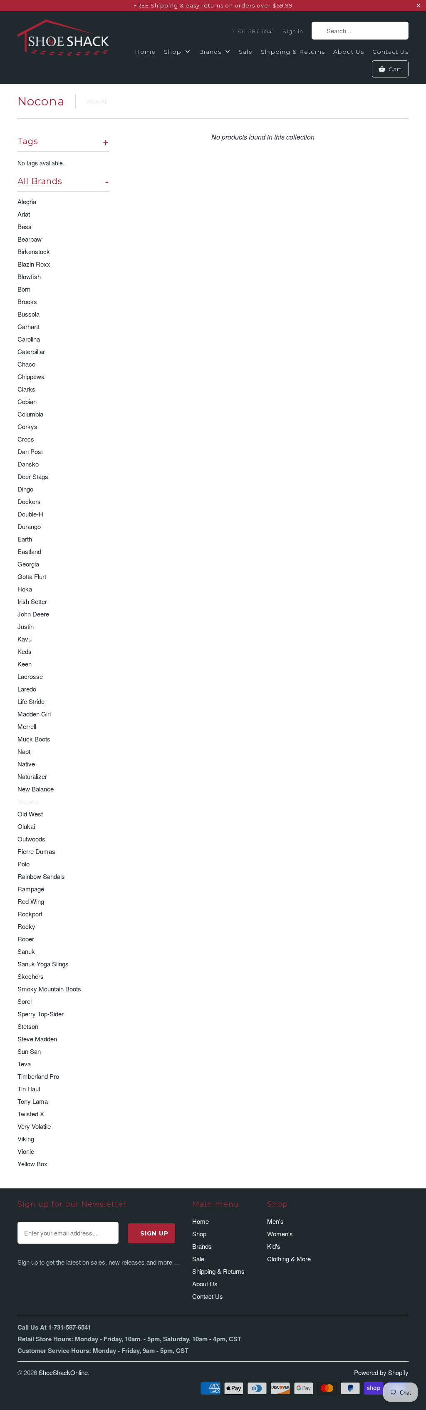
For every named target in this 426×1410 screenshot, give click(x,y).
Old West (30, 813)
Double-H (30, 513)
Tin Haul (28, 1088)
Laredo (26, 688)
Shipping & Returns (293, 51)
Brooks (27, 301)
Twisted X (30, 1113)
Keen (24, 663)
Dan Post (30, 451)
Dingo (25, 488)
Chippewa (31, 376)
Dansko (28, 463)
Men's (275, 1221)
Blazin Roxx (33, 264)
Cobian (27, 401)
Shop (173, 51)
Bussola (28, 313)
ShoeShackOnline (63, 1372)
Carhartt (28, 326)
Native (26, 763)
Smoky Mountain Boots (49, 988)
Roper (25, 938)
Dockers (29, 501)
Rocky (26, 926)
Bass (24, 226)
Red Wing (30, 901)
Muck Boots (33, 738)
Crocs (25, 438)
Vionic (25, 1151)
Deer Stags (32, 476)
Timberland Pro (38, 1076)
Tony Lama (32, 1101)
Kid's (273, 1246)
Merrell (26, 726)
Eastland (29, 551)
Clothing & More (289, 1258)
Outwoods (31, 838)
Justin (25, 626)
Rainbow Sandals (41, 876)
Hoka (24, 588)
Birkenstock (33, 251)
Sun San (29, 1051)
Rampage (30, 888)
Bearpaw (29, 239)
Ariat (23, 214)
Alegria (26, 201)
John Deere (33, 613)
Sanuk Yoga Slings (43, 963)
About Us (348, 51)
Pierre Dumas (36, 851)
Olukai (26, 826)
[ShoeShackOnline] (63, 39)
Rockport (29, 913)
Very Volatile (34, 1126)
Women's (280, 1233)
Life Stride (31, 701)
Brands (211, 51)
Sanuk (26, 951)
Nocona (41, 101)
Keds (24, 651)
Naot (23, 751)
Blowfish (29, 276)
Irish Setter (32, 601)
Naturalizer (32, 776)
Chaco (26, 363)
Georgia (28, 563)
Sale (246, 51)
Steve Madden (37, 1038)
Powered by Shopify (381, 1372)
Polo (23, 863)
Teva (24, 1063)
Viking (25, 1138)
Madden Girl (34, 713)
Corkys (27, 426)
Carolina (28, 338)
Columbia (30, 413)
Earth (24, 538)
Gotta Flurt (31, 576)
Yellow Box (32, 1163)
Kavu (24, 638)
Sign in (292, 31)
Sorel (24, 1001)
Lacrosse (30, 676)
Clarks (26, 388)
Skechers (30, 976)
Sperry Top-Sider (40, 1013)
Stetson (27, 1026)
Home (145, 51)
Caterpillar (31, 351)
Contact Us (390, 51)
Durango (29, 526)
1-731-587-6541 (253, 31)
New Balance (35, 788)
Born (23, 288)
